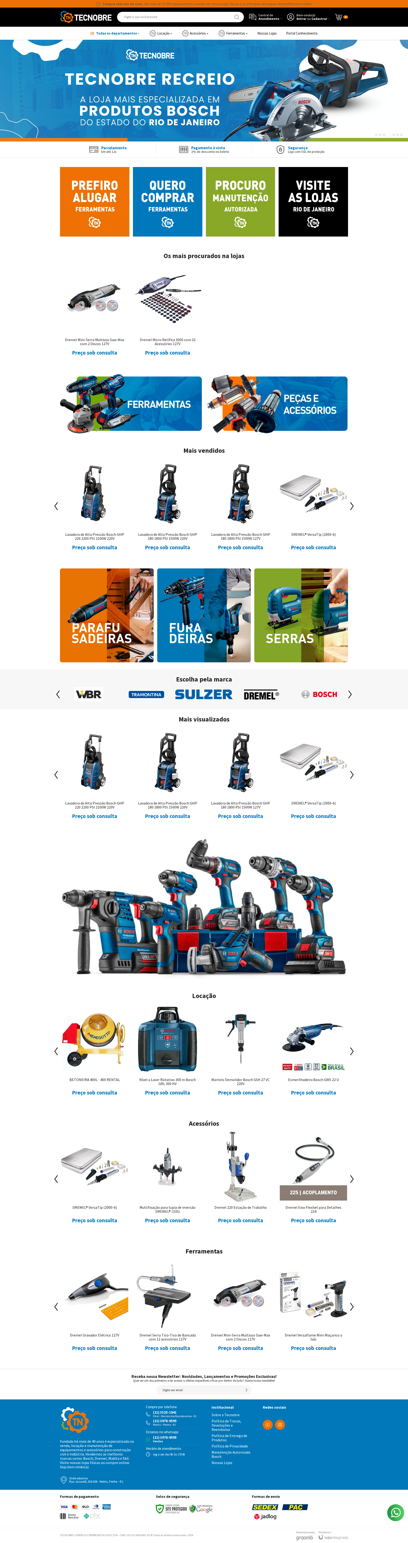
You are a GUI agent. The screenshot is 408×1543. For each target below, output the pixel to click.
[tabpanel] (204, 90)
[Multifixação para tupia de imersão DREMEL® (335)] (94, 778)
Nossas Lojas (222, 1462)
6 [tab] (397, 135)
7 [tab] (401, 135)
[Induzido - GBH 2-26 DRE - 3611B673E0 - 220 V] (313, 1182)
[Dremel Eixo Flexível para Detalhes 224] (167, 1182)
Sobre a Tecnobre (226, 1414)
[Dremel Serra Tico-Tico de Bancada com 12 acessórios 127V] (94, 1310)
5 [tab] (394, 135)
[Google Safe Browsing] (201, 1508)
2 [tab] (380, 135)
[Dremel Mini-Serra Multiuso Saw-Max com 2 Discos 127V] (94, 314)
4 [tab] (389, 135)
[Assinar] (246, 1390)
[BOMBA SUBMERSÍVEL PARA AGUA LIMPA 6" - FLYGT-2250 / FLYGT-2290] (240, 778)
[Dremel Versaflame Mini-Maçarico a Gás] (240, 1310)
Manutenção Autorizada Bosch (231, 1454)
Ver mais (95, 793)
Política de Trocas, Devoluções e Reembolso (226, 1425)
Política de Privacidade (230, 1446)
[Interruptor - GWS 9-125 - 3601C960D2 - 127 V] (240, 1182)
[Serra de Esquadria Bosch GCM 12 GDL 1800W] (94, 1054)
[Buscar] (236, 17)
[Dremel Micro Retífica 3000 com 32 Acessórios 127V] (167, 314)
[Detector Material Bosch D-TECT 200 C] (167, 1054)
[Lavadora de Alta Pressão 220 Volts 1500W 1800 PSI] (240, 1054)
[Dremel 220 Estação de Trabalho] (94, 1182)
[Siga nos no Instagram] (280, 1425)
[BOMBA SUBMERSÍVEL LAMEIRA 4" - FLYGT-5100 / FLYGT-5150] (167, 778)
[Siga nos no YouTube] (268, 1425)
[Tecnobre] (86, 17)
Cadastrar (319, 19)
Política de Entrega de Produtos (229, 1437)
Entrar (301, 19)
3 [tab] (384, 135)
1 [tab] (376, 135)
